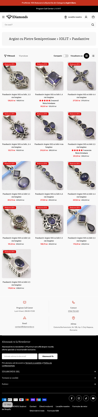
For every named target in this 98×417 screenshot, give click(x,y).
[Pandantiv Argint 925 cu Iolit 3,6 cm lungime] (16, 219)
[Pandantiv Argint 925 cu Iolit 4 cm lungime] (49, 125)
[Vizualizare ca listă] (93, 56)
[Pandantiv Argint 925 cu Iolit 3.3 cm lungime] (49, 219)
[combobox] (49, 25)
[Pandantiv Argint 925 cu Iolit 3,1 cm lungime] (16, 175)
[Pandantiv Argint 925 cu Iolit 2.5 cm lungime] (16, 263)
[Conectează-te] (86, 17)
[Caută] (92, 24)
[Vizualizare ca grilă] (86, 56)
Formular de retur (79, 406)
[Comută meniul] (3, 17)
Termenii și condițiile (33, 363)
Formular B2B (53, 411)
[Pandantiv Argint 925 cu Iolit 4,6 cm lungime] (49, 175)
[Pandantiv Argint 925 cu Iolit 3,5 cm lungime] (81, 125)
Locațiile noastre (63, 406)
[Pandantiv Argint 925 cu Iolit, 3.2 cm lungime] (16, 76)
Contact (33, 406)
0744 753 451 (73, 311)
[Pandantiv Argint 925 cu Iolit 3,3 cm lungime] (81, 219)
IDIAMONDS (13, 406)
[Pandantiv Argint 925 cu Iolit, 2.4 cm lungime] (16, 125)
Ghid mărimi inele (37, 411)
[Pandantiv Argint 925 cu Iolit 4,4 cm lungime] (81, 76)
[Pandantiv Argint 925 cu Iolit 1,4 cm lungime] (49, 76)
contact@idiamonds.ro (24, 327)
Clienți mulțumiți (46, 406)
